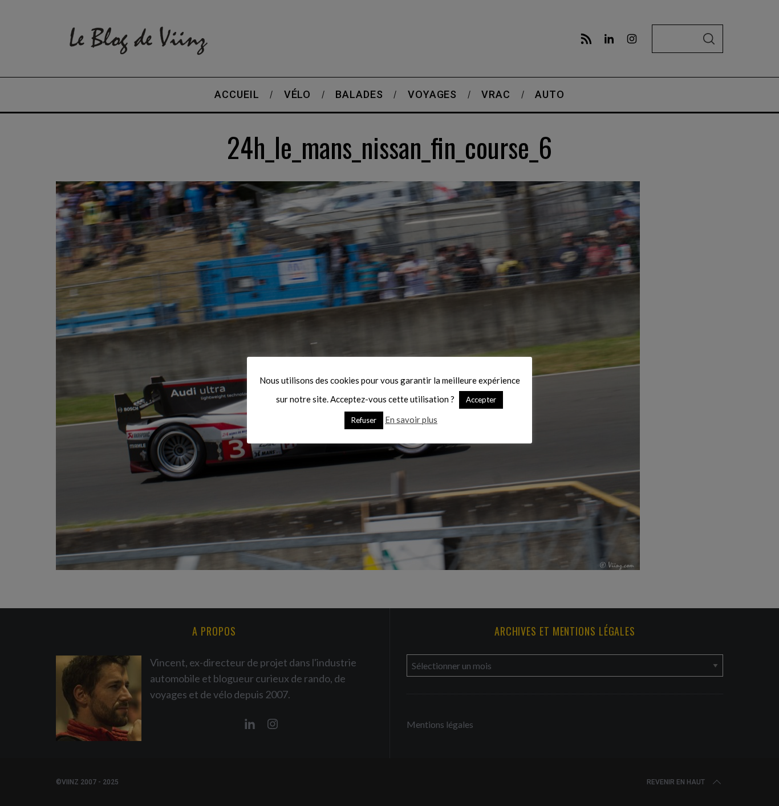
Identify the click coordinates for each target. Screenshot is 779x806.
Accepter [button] (481, 399)
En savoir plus (411, 419)
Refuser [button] (363, 420)
